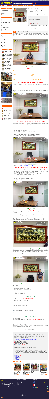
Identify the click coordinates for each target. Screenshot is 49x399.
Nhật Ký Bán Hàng (32, 5)
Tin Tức (28, 5)
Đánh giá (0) (18, 31)
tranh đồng (43, 169)
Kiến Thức (24, 5)
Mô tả (15, 31)
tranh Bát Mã (24, 123)
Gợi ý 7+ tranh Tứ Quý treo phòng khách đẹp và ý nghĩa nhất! (7, 116)
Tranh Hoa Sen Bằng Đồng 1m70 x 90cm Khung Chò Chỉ (17, 372)
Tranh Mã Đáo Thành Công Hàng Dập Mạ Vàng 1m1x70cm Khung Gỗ (26, 372)
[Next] (47, 369)
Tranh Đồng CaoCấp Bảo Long (40, 382)
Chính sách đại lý (38, 0)
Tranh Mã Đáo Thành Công (40, 8)
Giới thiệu (16, 5)
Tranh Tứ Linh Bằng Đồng (34, 372)
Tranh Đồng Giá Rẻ (33, 25)
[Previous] (13, 369)
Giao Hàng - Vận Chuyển (20, 382)
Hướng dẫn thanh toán (24, 31)
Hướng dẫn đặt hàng (43, 0)
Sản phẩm (20, 5)
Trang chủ (13, 5)
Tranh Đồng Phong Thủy (34, 8)
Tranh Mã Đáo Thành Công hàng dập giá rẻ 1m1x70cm (28, 165)
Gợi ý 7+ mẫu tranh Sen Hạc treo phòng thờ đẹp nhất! (7, 113)
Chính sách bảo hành (19, 381)
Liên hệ (37, 5)
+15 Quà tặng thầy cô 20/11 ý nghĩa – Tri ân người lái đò (7, 111)
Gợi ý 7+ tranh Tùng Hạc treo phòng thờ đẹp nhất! (7, 119)
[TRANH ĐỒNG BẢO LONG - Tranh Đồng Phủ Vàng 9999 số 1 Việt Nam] (6, 2)
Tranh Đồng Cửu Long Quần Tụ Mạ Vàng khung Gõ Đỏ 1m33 (43, 372)
